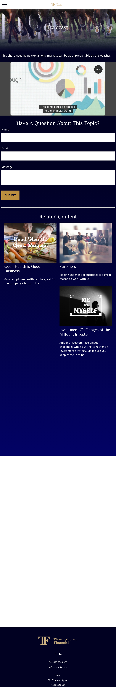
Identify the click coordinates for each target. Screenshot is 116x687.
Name (5, 129)
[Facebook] (55, 654)
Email (4, 148)
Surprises (68, 266)
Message (7, 167)
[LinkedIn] (60, 654)
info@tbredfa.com (58, 667)
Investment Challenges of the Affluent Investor (85, 332)
